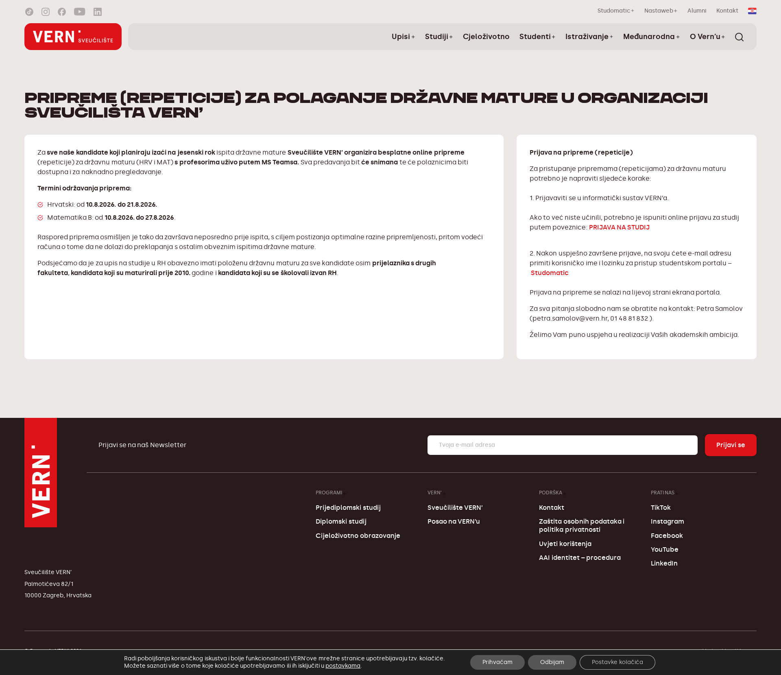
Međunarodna (649, 36)
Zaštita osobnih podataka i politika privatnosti (581, 525)
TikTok (661, 507)
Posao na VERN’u (454, 521)
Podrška (550, 492)
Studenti (535, 36)
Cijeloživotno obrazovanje (358, 536)
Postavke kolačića (617, 662)
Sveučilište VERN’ (455, 507)
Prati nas (662, 492)
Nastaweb (658, 10)
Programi (329, 492)
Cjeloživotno (486, 36)
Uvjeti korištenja (565, 544)
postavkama (342, 665)
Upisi (401, 36)
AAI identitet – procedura (580, 557)
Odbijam (552, 662)
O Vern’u (705, 36)
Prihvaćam (497, 662)
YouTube (664, 549)
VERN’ (435, 492)
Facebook (667, 536)
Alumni (697, 10)
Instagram (667, 521)
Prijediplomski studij (348, 507)
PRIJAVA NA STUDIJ (618, 227)
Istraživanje (587, 36)
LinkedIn (664, 563)
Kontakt (727, 10)
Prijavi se (730, 445)
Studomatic (614, 10)
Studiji (436, 36)
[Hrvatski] (752, 11)
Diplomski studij (341, 521)
